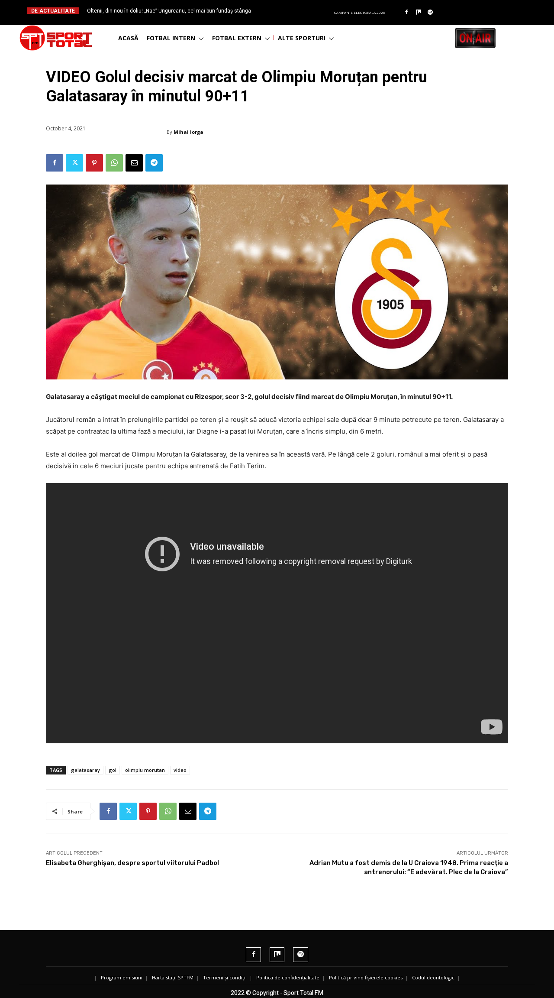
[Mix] (418, 12)
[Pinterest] (94, 163)
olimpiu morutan (145, 770)
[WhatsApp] (114, 163)
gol (112, 770)
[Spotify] (431, 12)
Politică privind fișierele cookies (366, 977)
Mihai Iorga (188, 132)
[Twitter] (74, 163)
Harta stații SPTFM (172, 977)
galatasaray (85, 770)
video (180, 770)
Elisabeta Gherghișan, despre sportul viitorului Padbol (132, 863)
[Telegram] (154, 163)
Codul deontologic (433, 977)
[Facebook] (406, 12)
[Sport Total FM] (56, 38)
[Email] (134, 163)
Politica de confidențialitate (287, 977)
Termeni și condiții (225, 977)
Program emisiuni (121, 977)
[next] (298, 10)
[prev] (284, 10)
